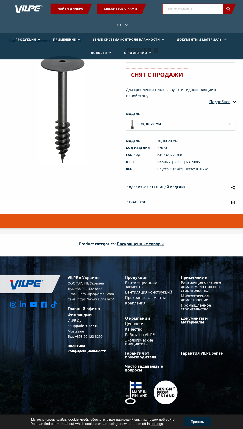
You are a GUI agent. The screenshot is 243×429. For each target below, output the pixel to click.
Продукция (136, 277)
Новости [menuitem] (99, 53)
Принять (197, 421)
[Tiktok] (54, 304)
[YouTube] (33, 304)
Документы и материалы (194, 320)
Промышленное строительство (196, 307)
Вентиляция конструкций (148, 292)
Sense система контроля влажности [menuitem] (126, 40)
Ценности (134, 323)
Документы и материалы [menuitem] (200, 40)
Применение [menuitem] (64, 40)
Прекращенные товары (140, 243)
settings (157, 424)
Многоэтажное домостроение (195, 297)
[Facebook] (44, 304)
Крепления (135, 303)
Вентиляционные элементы (141, 284)
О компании (137, 318)
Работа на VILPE (140, 334)
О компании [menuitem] (135, 53)
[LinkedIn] (23, 304)
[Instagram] (13, 304)
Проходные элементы (145, 297)
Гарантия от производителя (140, 355)
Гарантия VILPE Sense (202, 353)
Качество (133, 329)
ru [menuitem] (119, 25)
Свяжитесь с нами (120, 9)
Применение (194, 277)
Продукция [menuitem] (25, 40)
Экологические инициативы (139, 342)
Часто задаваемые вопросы (144, 368)
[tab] (121, 223)
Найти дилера (70, 9)
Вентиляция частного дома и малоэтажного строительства (201, 286)
